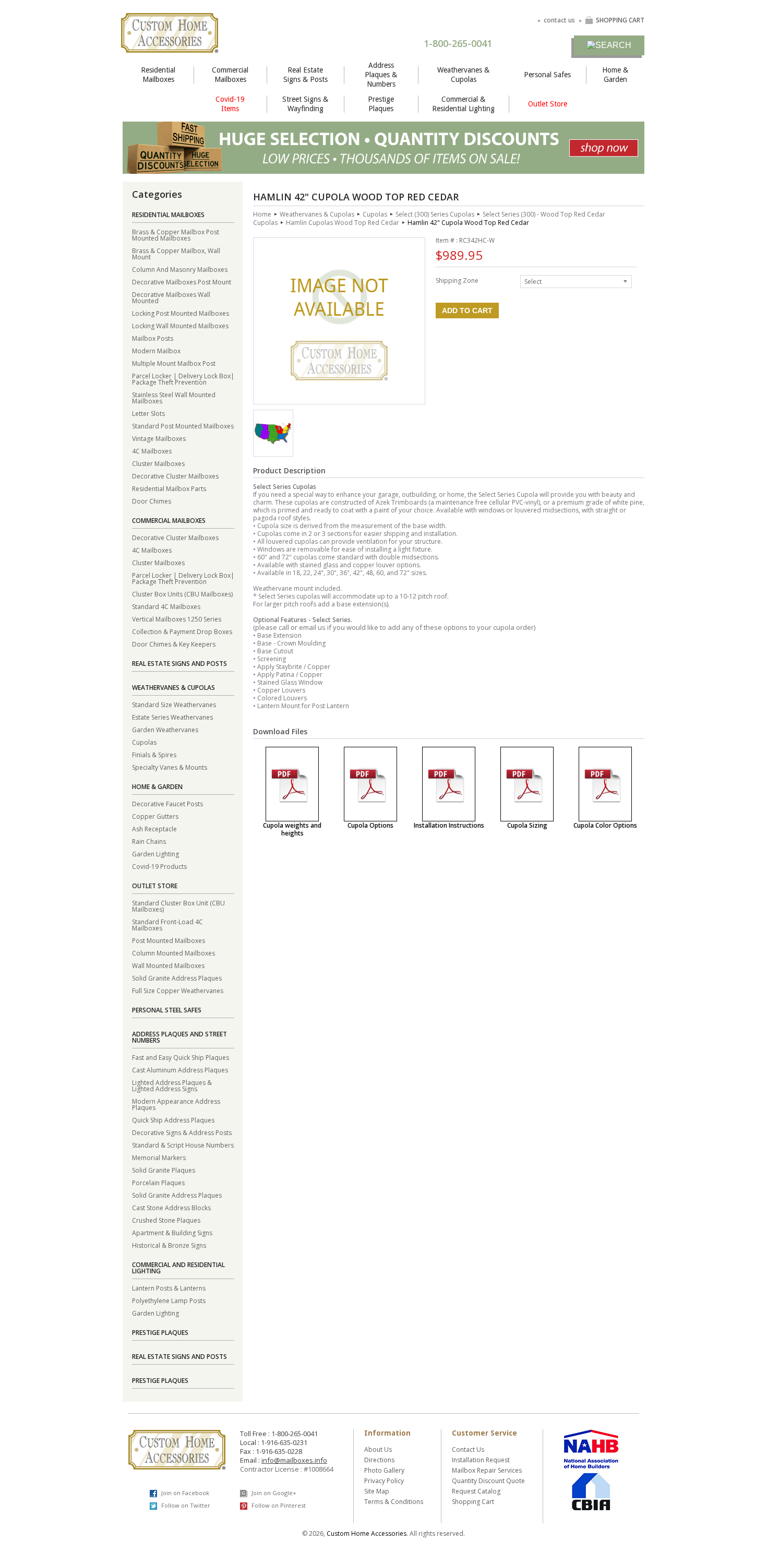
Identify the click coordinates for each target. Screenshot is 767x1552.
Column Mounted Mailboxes (173, 953)
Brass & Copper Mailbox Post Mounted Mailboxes (175, 235)
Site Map (376, 1491)
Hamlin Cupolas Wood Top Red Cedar (342, 222)
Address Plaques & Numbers (381, 74)
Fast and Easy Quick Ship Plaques (180, 1057)
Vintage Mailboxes (159, 438)
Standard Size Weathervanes (174, 704)
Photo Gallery (384, 1470)
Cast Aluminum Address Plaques (180, 1069)
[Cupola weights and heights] (292, 784)
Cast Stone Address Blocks (171, 1207)
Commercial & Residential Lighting (463, 104)
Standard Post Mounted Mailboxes (183, 425)
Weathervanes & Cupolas (463, 74)
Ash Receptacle (154, 828)
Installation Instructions (449, 825)
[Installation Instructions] (449, 784)
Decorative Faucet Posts (167, 803)
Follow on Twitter (185, 1505)
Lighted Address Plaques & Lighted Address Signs (172, 1085)
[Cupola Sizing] (527, 784)
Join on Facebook (184, 1493)
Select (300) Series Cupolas (435, 214)
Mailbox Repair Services (487, 1470)
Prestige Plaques (381, 104)
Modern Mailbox (156, 350)
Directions (379, 1459)
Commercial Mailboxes (230, 74)
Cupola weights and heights (292, 829)
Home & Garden (615, 74)
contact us (559, 20)
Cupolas (144, 742)
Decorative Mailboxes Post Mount (181, 281)
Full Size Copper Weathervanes (177, 990)
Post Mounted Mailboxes (168, 940)
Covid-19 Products (159, 866)
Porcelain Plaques (158, 1182)
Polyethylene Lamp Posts (169, 1300)
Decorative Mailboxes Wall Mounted (171, 297)
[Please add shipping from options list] (273, 441)
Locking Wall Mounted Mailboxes (180, 325)
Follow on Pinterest (278, 1505)
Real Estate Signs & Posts (305, 74)
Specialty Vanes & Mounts (169, 767)
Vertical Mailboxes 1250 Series (176, 619)
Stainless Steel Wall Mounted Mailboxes (173, 397)
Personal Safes (547, 74)
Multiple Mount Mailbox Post (173, 363)
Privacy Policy (384, 1480)
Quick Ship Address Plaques (173, 1120)
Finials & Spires (154, 754)
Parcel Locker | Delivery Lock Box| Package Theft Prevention (183, 379)
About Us (378, 1449)
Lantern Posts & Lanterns (169, 1288)
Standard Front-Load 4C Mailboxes (167, 924)
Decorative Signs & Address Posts (182, 1132)
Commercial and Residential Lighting (178, 1267)
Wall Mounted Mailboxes (168, 965)
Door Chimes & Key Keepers (173, 644)
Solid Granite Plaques (163, 1170)
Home (262, 214)
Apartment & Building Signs (172, 1232)
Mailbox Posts (152, 338)
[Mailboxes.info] (169, 46)
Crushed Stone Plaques (166, 1220)
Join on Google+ (273, 1493)
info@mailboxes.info (294, 1460)
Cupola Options (370, 825)
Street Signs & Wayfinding (305, 104)
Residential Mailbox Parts (169, 488)
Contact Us (468, 1449)
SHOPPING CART (620, 20)
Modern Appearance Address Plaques (176, 1104)
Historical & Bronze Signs (169, 1245)
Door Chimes (151, 501)
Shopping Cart (473, 1501)
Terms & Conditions (393, 1501)
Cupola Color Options (605, 825)
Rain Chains (149, 841)
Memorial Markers (159, 1157)
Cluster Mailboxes (158, 463)
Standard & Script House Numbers (183, 1145)
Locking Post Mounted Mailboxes (180, 313)
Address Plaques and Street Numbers (179, 1037)
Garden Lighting (155, 853)
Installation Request (481, 1459)
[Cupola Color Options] (605, 784)
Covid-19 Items (230, 104)
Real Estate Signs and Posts (179, 663)
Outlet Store (547, 104)
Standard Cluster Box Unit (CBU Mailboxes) (178, 906)
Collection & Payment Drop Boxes (182, 631)
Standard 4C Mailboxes (166, 606)
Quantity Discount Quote (488, 1480)
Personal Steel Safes (166, 1010)
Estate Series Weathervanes (172, 717)
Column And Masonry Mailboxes (179, 269)
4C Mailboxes (152, 451)
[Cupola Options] (370, 784)
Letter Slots (148, 413)
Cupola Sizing (527, 825)
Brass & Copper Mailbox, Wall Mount (176, 253)
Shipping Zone (457, 280)
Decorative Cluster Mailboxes (175, 476)
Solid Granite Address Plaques (177, 978)
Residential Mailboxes (158, 74)
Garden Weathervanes (165, 729)
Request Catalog (476, 1491)
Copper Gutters (155, 816)
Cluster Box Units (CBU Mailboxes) (182, 594)
